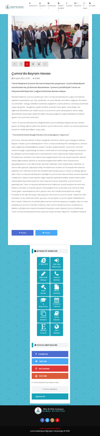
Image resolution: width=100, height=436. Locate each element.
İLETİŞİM (92, 5)
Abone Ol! (40, 396)
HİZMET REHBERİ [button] (61, 6)
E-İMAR (85, 6)
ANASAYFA (33, 5)
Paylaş (23, 233)
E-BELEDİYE (77, 4)
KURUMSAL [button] (52, 5)
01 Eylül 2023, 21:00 (21, 78)
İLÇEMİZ (69, 5)
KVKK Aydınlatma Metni (50, 428)
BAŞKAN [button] (42, 5)
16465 (37, 78)
